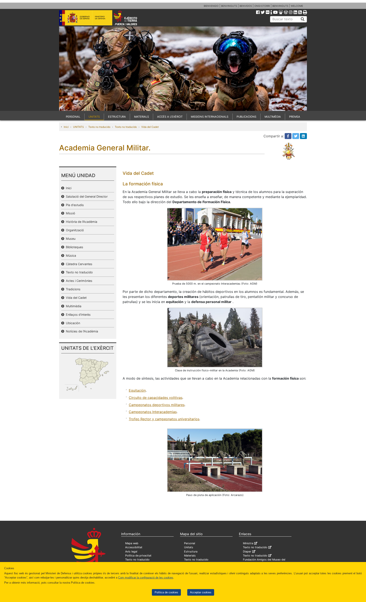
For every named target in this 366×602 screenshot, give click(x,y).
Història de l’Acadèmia (80, 221)
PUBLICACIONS (246, 116)
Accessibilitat (133, 547)
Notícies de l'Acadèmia (81, 331)
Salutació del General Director (86, 196)
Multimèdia (72, 306)
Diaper (247, 551)
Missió (69, 213)
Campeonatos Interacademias (153, 412)
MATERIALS (141, 116)
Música (70, 255)
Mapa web (131, 543)
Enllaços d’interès (77, 314)
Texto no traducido (99, 126)
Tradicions (72, 289)
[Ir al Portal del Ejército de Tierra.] (130, 17)
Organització (74, 230)
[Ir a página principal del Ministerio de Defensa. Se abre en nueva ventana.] (85, 17)
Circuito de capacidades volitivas (155, 397)
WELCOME (297, 5)
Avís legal (131, 551)
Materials (190, 555)
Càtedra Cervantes (78, 264)
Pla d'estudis (74, 205)
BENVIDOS (246, 5)
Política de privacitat (138, 555)
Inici (66, 126)
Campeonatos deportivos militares (156, 405)
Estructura (190, 551)
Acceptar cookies (200, 592)
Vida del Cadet (150, 126)
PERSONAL (73, 116)
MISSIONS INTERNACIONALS (209, 116)
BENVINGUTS (229, 5)
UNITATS (94, 116)
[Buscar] (302, 19)
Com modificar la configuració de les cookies (145, 577)
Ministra (248, 543)
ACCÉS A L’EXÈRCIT (170, 116)
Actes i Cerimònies (78, 280)
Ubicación (72, 323)
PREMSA (294, 116)
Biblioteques (73, 247)
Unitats (188, 547)
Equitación (137, 390)
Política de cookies (166, 592)
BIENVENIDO (211, 5)
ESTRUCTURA (117, 116)
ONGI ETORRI (262, 5)
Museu (69, 238)
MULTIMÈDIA (273, 116)
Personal (189, 543)
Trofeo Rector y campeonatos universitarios (164, 419)
